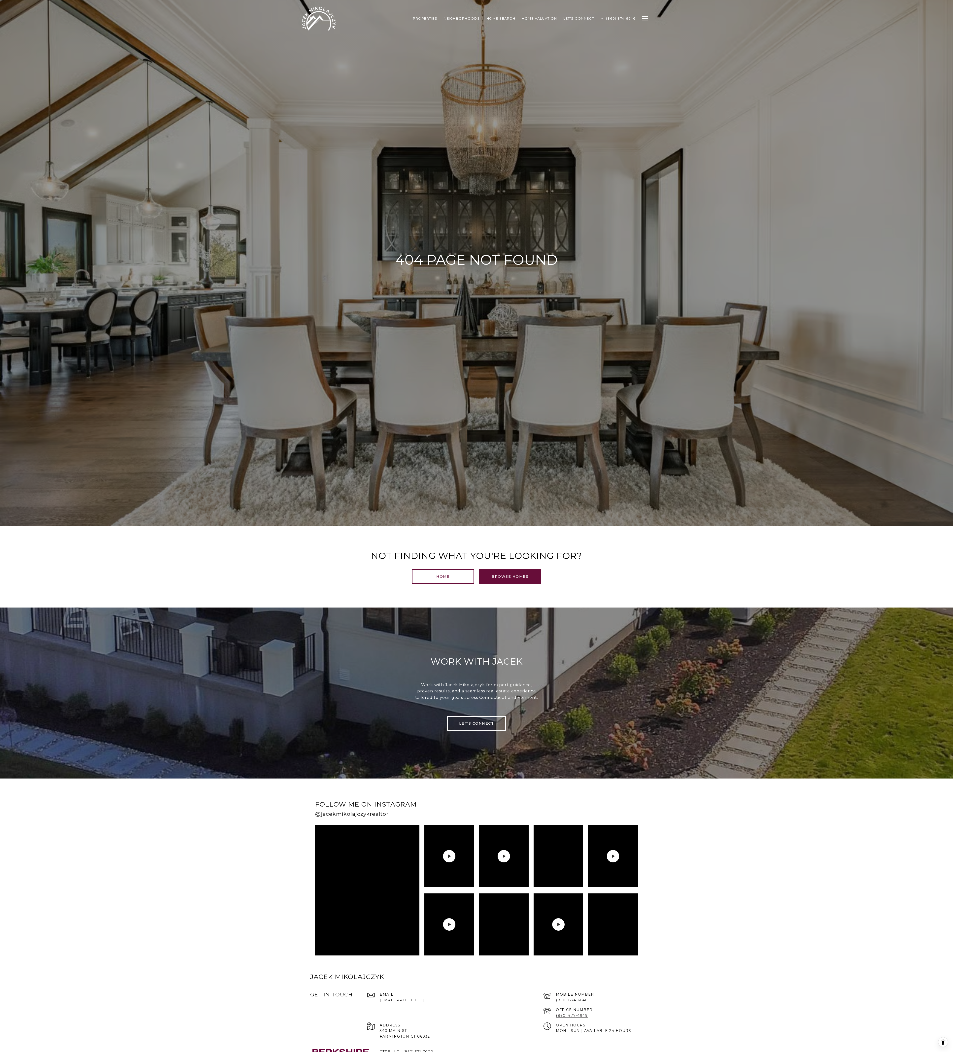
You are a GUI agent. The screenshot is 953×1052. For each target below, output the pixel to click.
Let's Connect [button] (476, 723)
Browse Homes (510, 576)
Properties (425, 18)
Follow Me (573, 810)
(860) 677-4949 (572, 1015)
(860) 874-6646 (571, 1000)
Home (443, 576)
